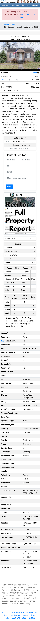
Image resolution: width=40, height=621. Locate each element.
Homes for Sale (8, 24)
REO (2, 341)
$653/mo (33, 73)
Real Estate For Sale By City (16, 615)
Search (5, 5)
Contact (25, 5)
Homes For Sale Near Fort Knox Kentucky (19, 612)
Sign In (35, 5)
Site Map (31, 618)
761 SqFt (4, 80)
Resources (15, 5)
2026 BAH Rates (19, 618)
